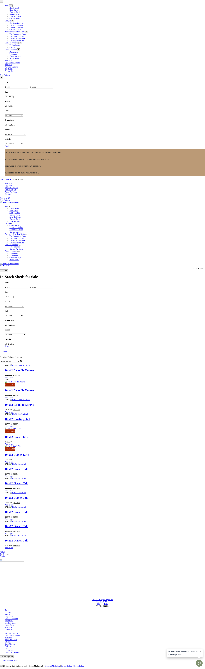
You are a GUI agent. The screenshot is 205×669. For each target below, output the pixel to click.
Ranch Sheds (14, 208)
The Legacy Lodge (16, 238)
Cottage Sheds (14, 213)
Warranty (8, 638)
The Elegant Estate (16, 243)
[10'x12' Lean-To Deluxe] (20, 365)
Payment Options (11, 188)
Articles (8, 646)
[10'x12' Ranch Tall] (18, 464)
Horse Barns (14, 260)
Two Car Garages (16, 228)
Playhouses (13, 253)
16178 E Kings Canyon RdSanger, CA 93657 (102, 601)
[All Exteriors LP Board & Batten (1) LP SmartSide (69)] (14, 144)
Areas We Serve (11, 192)
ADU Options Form (10, 661)
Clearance (8, 629)
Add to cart (9, 378)
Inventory (8, 183)
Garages (8, 223)
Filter (5, 352)
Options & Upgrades (12, 635)
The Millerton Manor (17, 240)
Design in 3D (5, 198)
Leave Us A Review (12, 652)
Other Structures (11, 251)
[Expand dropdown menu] (26, 234)
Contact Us (9, 650)
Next (2, 556)
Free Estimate (5, 200)
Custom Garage (15, 232)
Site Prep (8, 642)
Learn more (55, 152)
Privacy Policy (66, 666)
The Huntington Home (18, 236)
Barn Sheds (13, 211)
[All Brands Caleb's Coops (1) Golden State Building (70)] (15, 134)
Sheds (7, 206)
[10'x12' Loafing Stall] (19, 414)
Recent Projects (10, 190)
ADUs (7, 614)
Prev (3, 552)
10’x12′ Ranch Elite (17, 436)
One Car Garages (16, 225)
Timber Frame (14, 247)
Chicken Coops (15, 257)
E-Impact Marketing (52, 666)
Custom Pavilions (16, 249)
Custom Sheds (14, 219)
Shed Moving (14, 221)
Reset (7, 146)
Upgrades (8, 185)
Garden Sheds (14, 215)
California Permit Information (23, 159)
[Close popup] (1, 77)
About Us (8, 648)
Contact (8, 194)
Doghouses (13, 255)
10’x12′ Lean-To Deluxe (19, 370)
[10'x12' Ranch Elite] (13, 428)
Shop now (37, 166)
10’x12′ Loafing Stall (17, 419)
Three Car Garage (16, 230)
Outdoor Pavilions (11, 245)
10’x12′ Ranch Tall (16, 469)
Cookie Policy (78, 666)
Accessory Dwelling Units (15, 234)
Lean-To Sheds (15, 217)
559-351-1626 (5, 179)
